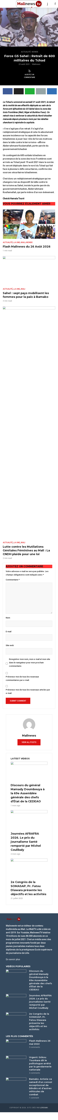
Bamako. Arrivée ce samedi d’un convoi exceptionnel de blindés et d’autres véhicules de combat (40, 1087)
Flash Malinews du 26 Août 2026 (26, 246)
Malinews (36, 64)
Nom (8, 618)
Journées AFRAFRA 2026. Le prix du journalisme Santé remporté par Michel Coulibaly (26, 842)
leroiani (44, 1108)
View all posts (29, 742)
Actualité (26, 52)
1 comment (34, 1098)
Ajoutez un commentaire (29, 76)
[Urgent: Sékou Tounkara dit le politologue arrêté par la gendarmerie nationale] (16, 1062)
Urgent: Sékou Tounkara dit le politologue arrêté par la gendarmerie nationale (40, 1063)
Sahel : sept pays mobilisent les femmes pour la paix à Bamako (26, 295)
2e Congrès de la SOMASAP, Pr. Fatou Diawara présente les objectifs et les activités (28, 888)
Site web (10, 645)
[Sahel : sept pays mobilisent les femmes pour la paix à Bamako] (29, 271)
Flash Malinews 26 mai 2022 (39, 1042)
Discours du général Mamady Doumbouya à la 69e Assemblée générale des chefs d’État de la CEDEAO (28, 793)
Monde (35, 52)
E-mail (8, 631)
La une (17, 242)
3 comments (34, 1047)
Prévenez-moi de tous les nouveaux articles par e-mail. (28, 691)
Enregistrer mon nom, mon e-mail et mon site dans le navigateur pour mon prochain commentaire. (29, 662)
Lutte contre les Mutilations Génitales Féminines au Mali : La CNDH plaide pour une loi (26, 550)
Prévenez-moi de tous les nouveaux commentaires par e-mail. (22, 678)
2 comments (34, 1073)
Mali (23, 242)
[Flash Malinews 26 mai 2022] (16, 1046)
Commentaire (13, 580)
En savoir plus (13, 959)
